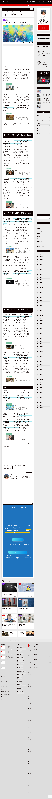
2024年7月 (40, 266)
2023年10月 (40, 290)
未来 (19, 664)
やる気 (23, 465)
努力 (22, 657)
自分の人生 (19, 678)
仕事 (44, 118)
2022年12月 (40, 315)
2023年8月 (40, 295)
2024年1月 (40, 282)
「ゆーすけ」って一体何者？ (30, 1)
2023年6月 (40, 300)
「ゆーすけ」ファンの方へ (40, 1)
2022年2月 (40, 341)
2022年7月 (40, 328)
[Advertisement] (18, 58)
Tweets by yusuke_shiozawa (42, 36)
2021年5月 (40, 364)
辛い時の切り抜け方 (20, 691)
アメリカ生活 (44, 115)
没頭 (19, 670)
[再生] (37, 83)
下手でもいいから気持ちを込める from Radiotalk (43, 67)
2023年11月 (40, 287)
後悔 (22, 660)
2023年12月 (40, 284)
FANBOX (18, 539)
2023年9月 (40, 292)
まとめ (5, 15)
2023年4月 (40, 305)
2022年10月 (40, 320)
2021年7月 (40, 359)
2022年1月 (40, 343)
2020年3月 (40, 400)
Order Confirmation (6, 678)
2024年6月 (40, 269)
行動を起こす (20, 684)
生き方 (44, 128)
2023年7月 (40, 297)
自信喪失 (19, 677)
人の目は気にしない (20, 653)
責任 (19, 687)
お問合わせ (4, 699)
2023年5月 (40, 302)
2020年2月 (40, 402)
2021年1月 (40, 374)
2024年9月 (40, 261)
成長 (19, 663)
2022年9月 (40, 323)
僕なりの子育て (44, 120)
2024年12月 (40, 254)
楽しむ (19, 667)
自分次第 (5, 468)
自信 (23, 674)
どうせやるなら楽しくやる (17, 465)
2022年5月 (40, 333)
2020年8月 (40, 387)
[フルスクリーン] (49, 83)
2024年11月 (40, 256)
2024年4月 (40, 274)
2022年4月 (40, 336)
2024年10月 (40, 259)
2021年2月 (40, 371)
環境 (22, 670)
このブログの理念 (5, 686)
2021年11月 (40, 348)
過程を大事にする (10, 468)
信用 (19, 657)
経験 (24, 671)
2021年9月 (40, 354)
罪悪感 (19, 674)
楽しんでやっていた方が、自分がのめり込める (13, 11)
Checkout (3, 676)
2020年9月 (40, 384)
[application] (43, 80)
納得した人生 (20, 671)
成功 (22, 661)
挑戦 (23, 663)
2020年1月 (40, 405)
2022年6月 (40, 331)
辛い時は (44, 133)
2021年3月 (40, 369)
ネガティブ (19, 650)
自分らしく (44, 130)
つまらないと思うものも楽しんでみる (8, 465)
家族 (44, 125)
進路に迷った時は (44, 136)
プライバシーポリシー (6, 691)
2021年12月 (40, 346)
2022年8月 (40, 325)
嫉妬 (19, 660)
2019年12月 (40, 407)
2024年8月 (40, 264)
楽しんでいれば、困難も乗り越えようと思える (13, 13)
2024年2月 (40, 279)
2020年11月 (40, 379)
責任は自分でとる (20, 688)
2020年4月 (40, 397)
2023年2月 (40, 310)
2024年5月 (40, 272)
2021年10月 (40, 351)
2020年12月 (40, 377)
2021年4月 (40, 366)
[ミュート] (47, 83)
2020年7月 (40, 389)
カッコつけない (20, 647)
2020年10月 (40, 382)
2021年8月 (40, 356)
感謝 (19, 661)
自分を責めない (20, 681)
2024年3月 (40, 277)
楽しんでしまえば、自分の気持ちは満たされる (13, 14)
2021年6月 (40, 361)
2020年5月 (40, 395)
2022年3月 (40, 338)
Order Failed (4, 681)
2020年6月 (40, 392)
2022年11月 (40, 318)
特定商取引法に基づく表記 (6, 694)
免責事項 (3, 696)
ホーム (22, 1)
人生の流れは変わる (20, 654)
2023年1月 (40, 313)
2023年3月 (40, 307)
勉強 (44, 123)
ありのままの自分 (20, 646)
